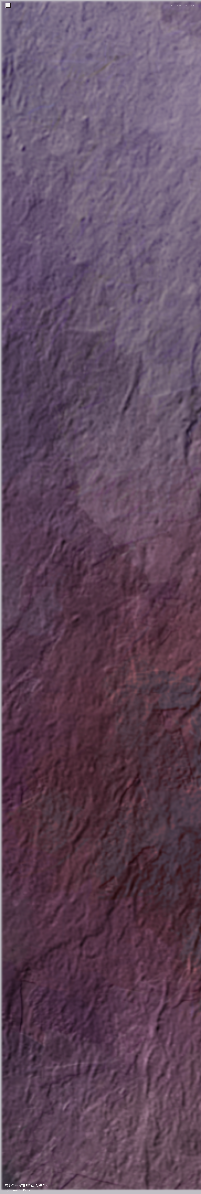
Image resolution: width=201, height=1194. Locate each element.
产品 (186, 5)
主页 (172, 5)
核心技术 (179, 5)
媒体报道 (193, 5)
